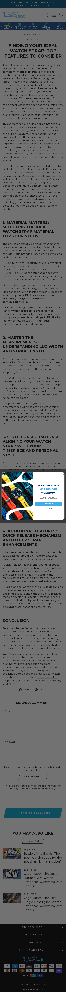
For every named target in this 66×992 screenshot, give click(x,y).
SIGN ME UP (48, 504)
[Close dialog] (63, 474)
